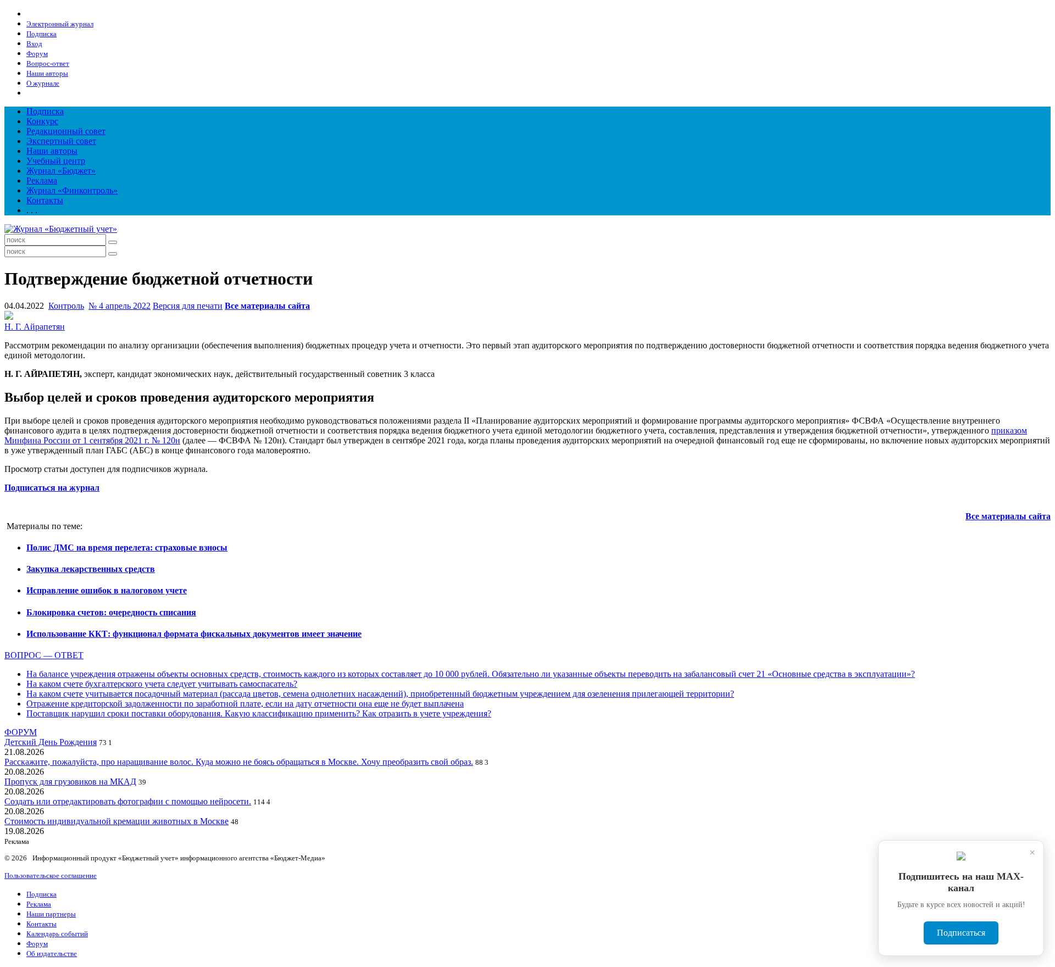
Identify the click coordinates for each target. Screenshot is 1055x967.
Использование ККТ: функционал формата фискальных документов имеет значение (194, 633)
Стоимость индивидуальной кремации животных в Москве (116, 821)
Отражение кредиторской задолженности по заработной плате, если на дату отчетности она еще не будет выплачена (245, 703)
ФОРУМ (20, 732)
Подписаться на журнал (51, 487)
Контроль (66, 305)
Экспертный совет (61, 141)
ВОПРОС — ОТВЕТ (44, 655)
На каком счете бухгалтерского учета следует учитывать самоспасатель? (161, 683)
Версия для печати (188, 305)
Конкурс (42, 121)
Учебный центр (55, 160)
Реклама (41, 180)
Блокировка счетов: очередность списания (111, 612)
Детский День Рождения (50, 742)
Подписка (45, 111)
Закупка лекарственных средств (90, 569)
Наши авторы (51, 150)
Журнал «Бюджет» (61, 170)
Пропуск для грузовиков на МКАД (70, 781)
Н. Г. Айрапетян (34, 326)
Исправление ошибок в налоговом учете (106, 590)
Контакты (44, 200)
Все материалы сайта (267, 305)
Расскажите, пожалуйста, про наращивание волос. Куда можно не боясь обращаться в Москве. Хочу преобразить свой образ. (238, 761)
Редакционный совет (66, 131)
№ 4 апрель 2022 (119, 305)
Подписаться (961, 932)
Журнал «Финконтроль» (72, 190)
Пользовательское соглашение (50, 875)
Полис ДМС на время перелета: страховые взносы (126, 547)
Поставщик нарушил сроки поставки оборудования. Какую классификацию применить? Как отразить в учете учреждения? (258, 713)
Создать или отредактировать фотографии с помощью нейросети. (127, 801)
